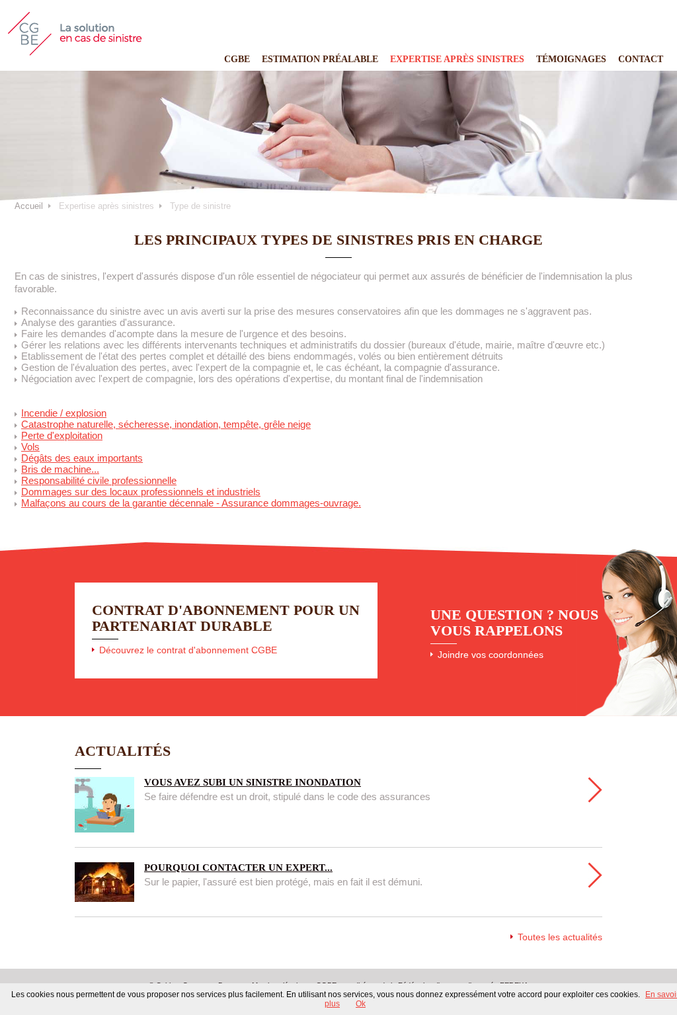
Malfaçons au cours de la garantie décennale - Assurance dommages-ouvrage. (191, 502)
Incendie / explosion (63, 413)
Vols (30, 446)
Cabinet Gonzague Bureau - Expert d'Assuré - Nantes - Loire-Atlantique (75, 33)
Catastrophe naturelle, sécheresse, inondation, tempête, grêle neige (166, 424)
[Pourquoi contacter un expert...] (595, 875)
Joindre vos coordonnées (490, 654)
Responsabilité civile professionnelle (99, 480)
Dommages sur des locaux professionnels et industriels (140, 491)
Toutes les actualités (560, 937)
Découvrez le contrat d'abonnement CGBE (188, 650)
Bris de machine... (60, 469)
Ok (361, 1003)
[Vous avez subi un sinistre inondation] (595, 790)
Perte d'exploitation (61, 435)
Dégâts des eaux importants (82, 458)
